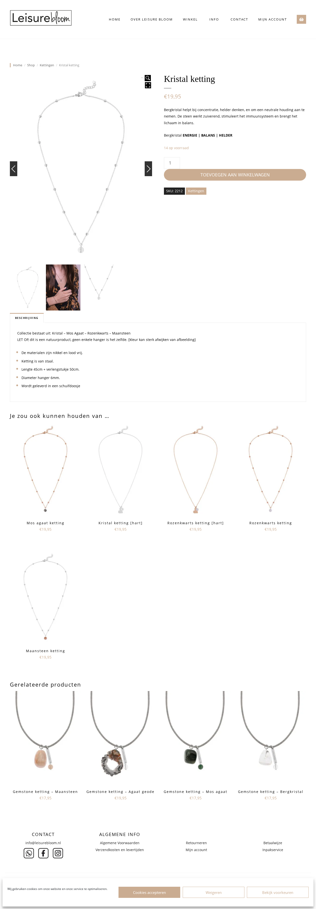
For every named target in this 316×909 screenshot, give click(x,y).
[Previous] (13, 168)
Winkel (190, 19)
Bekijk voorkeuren (277, 892)
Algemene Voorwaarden (119, 842)
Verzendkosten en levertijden (120, 849)
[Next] (148, 168)
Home (114, 19)
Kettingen (47, 65)
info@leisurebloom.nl (43, 842)
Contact (239, 19)
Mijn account (272, 19)
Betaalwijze (272, 842)
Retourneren (196, 842)
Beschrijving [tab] (27, 318)
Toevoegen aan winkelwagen (235, 175)
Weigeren (214, 892)
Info (214, 19)
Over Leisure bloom (152, 19)
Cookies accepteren (149, 892)
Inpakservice (272, 849)
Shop (31, 65)
